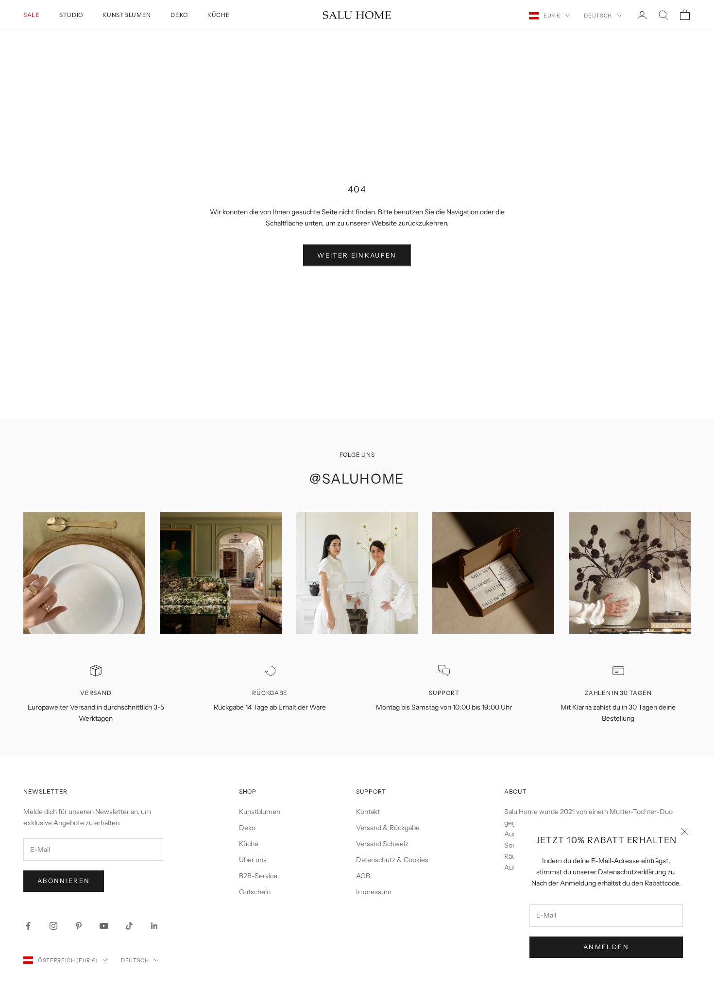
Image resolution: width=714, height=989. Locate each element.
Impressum (373, 891)
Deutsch (598, 15)
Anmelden (606, 947)
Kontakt (368, 811)
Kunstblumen (126, 14)
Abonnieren (63, 881)
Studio (71, 14)
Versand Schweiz (382, 843)
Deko (179, 14)
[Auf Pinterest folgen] (79, 926)
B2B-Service (258, 875)
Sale (31, 14)
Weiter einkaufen (356, 255)
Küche (218, 14)
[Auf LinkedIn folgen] (154, 926)
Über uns (253, 859)
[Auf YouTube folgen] (104, 926)
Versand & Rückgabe (388, 827)
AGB (363, 875)
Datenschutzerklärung (632, 872)
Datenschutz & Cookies (392, 859)
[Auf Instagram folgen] (53, 926)
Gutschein (255, 891)
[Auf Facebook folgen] (28, 926)
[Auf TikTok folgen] (129, 926)
